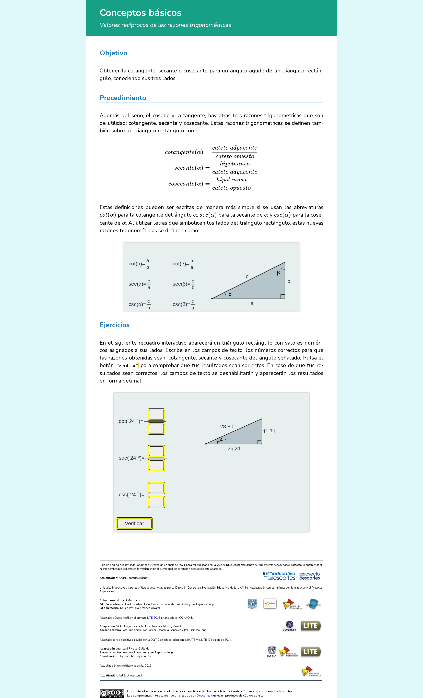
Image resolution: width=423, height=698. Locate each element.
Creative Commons (244, 691)
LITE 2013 (153, 618)
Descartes (204, 696)
